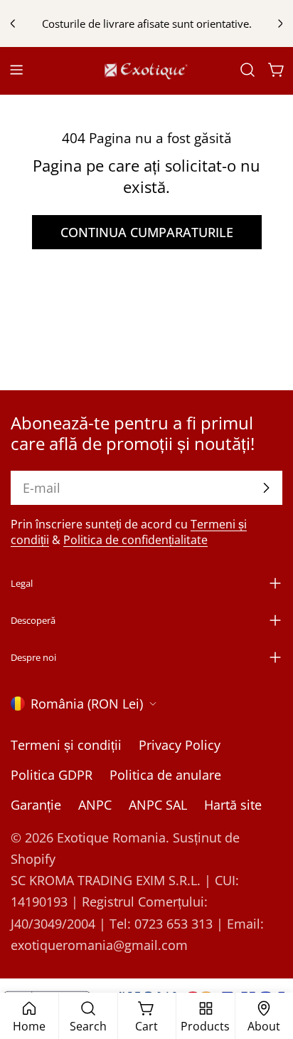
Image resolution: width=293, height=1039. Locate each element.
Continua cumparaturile (146, 232)
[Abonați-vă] (266, 488)
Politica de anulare (165, 774)
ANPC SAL (158, 804)
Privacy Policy (179, 744)
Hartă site (233, 804)
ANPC (95, 804)
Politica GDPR (51, 774)
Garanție (36, 804)
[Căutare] (247, 70)
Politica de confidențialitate (135, 540)
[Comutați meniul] (16, 70)
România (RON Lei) (87, 703)
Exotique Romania (111, 837)
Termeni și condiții (66, 744)
